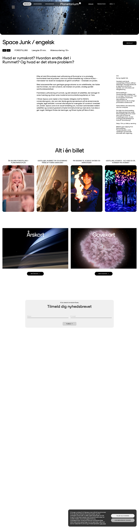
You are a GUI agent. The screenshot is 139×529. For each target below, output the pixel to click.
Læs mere (103, 523)
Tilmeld (68, 323)
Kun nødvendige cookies (123, 520)
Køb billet (27, 4)
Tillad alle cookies (123, 516)
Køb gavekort (102, 273)
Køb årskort (34, 273)
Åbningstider (101, 4)
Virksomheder (49, 4)
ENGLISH (90, 4)
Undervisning (37, 4)
